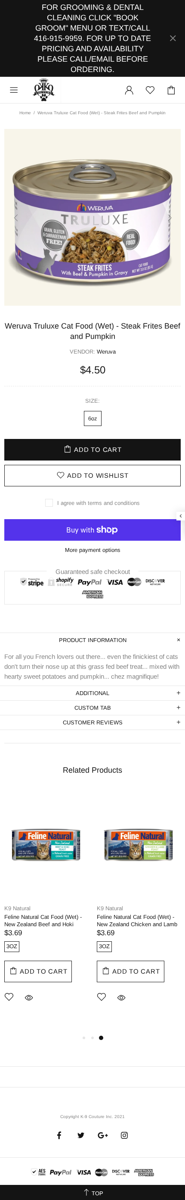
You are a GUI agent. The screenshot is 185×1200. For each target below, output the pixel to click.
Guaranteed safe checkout (93, 571)
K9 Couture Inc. (44, 90)
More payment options (92, 550)
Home (25, 112)
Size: (92, 401)
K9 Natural (17, 908)
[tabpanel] (46, 907)
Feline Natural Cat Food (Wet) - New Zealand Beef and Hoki (43, 920)
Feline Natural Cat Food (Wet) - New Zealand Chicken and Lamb (137, 920)
